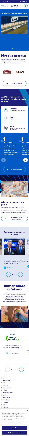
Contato (5, 407)
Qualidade (6, 395)
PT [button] (5, 1)
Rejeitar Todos (14, 428)
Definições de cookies (14, 423)
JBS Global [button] (22, 1)
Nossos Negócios (16, 169)
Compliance (6, 400)
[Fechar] (27, 411)
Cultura (5, 383)
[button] (12, 48)
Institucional (6, 380)
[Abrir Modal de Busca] (26, 6)
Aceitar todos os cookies (14, 432)
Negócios (5, 385)
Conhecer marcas (16, 83)
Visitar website (14, 353)
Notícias (5, 405)
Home (4, 378)
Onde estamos (7, 388)
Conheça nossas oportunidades (16, 218)
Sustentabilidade (8, 392)
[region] (14, 422)
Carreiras (5, 402)
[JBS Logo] (14, 6)
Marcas (5, 390)
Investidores (6, 397)
